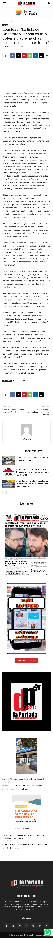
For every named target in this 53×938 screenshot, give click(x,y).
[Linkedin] (35, 55)
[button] (4, 3)
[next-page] (7, 492)
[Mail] (19, 925)
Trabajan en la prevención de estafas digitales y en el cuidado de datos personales (23, 836)
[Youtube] (46, 925)
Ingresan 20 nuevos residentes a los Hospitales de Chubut (25, 779)
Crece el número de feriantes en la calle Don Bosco (14, 411)
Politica (10, 21)
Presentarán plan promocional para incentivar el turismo (39, 412)
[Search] (49, 3)
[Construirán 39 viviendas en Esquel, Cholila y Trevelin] (8, 460)
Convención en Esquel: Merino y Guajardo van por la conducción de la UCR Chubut (32, 472)
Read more (24, 789)
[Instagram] (13, 925)
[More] (46, 55)
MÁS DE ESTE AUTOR (33, 451)
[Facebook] (12, 55)
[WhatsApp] (29, 55)
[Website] (33, 925)
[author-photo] (26, 436)
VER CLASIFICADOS (26, 660)
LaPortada (8, 47)
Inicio (4, 21)
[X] (18, 55)
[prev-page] (4, 492)
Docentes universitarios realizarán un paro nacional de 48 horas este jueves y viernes (32, 484)
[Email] (41, 55)
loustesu (16, 381)
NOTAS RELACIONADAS (13, 451)
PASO (23, 381)
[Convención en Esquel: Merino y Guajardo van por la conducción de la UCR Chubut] (8, 472)
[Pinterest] (24, 55)
